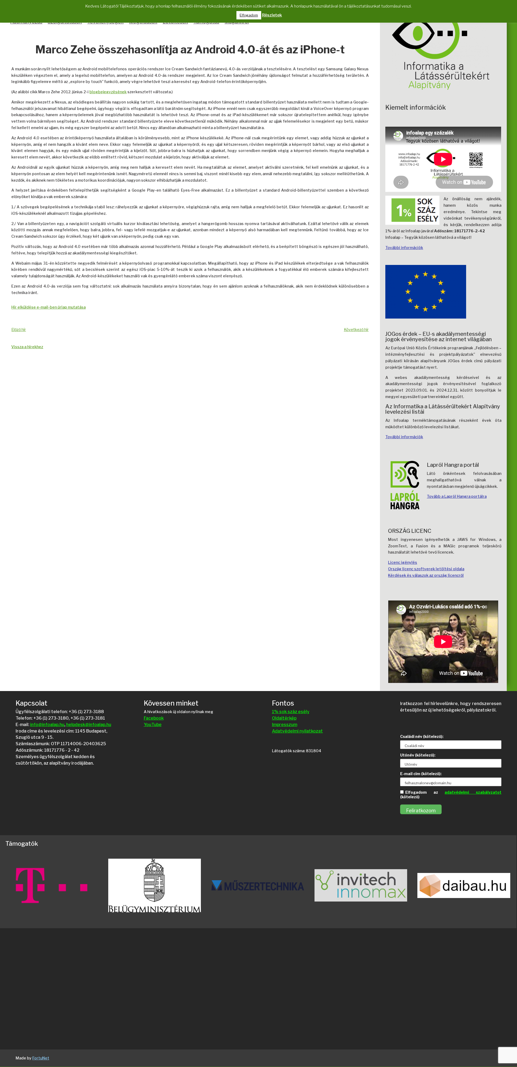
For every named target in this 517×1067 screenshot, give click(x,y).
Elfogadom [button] (249, 15)
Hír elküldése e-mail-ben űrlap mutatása (48, 307)
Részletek (272, 15)
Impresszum (284, 724)
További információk (404, 247)
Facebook (154, 718)
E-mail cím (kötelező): (421, 773)
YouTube (153, 724)
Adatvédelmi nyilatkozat (297, 731)
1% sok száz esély (290, 711)
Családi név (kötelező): (421, 736)
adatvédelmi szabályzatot (473, 792)
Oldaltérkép (284, 718)
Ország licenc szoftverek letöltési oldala (426, 569)
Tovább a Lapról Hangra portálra (457, 496)
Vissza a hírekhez (27, 346)
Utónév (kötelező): (417, 755)
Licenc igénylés (402, 562)
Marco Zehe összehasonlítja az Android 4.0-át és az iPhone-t (190, 50)
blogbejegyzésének (108, 91)
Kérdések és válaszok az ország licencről (426, 575)
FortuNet (40, 1058)
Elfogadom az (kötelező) (451, 794)
